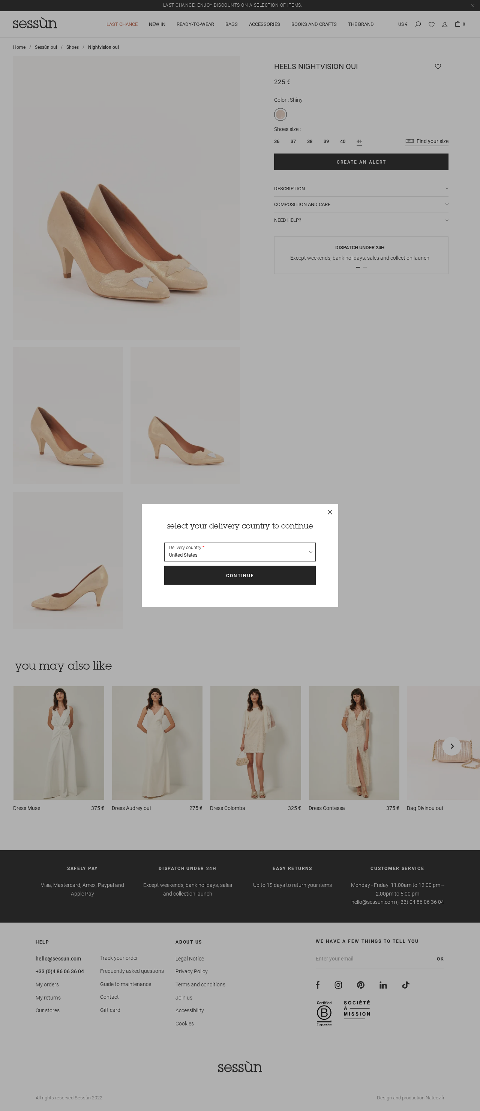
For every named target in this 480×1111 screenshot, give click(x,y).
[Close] (330, 512)
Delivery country (185, 547)
